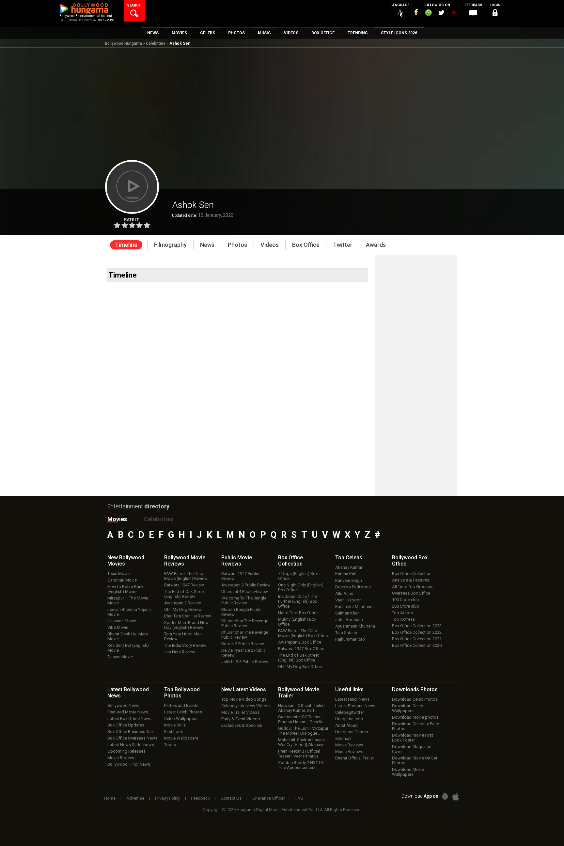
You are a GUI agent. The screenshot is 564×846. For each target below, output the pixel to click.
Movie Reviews (121, 757)
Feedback (200, 798)
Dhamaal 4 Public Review (244, 591)
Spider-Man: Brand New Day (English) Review (186, 625)
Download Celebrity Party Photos (415, 726)
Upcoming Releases (126, 751)
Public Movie (236, 560)
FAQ (299, 798)
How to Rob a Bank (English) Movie (125, 589)
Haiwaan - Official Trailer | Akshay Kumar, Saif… (301, 708)
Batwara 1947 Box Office (301, 648)
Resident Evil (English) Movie (128, 648)
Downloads (415, 689)
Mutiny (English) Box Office (297, 622)
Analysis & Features (410, 580)
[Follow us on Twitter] (441, 12)
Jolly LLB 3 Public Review (244, 661)
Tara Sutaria (346, 632)
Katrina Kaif (346, 573)
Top (348, 557)
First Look (173, 731)
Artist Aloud (346, 725)
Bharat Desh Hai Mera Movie (127, 636)
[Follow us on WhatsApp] (428, 13)
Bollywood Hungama (123, 43)
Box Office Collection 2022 (417, 632)
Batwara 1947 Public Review (240, 576)
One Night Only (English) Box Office (300, 587)
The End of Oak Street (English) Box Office (298, 657)
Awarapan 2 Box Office (299, 642)
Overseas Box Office (411, 593)
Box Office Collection (411, 573)
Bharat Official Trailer (354, 758)
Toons (170, 744)
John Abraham (349, 619)
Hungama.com (349, 718)
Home (110, 798)
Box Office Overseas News (132, 738)
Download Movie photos (415, 717)
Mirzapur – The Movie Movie (127, 600)
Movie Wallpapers (181, 738)
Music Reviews (349, 751)
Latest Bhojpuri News (355, 705)
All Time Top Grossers (412, 586)
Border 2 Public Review (242, 643)
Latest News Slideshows (130, 744)
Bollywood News (123, 705)
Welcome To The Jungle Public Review (243, 600)
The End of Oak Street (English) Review (184, 594)
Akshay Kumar (348, 567)
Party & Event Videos (240, 718)
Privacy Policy (167, 798)
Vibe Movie (117, 627)
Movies (117, 519)
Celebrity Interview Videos (245, 705)
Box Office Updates (125, 725)
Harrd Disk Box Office (298, 612)
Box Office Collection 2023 (417, 625)
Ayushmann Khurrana (355, 626)
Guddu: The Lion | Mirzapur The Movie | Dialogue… (303, 731)
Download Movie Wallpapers (408, 772)
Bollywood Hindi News (128, 764)
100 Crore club (405, 599)
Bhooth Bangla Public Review (241, 612)
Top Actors (402, 612)
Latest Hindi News (352, 699)
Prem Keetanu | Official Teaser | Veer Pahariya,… (300, 753)
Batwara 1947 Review (184, 585)
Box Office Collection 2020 (417, 645)
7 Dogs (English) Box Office (298, 576)
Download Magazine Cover (411, 749)
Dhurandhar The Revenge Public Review (244, 623)
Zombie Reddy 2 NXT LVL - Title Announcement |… (303, 765)
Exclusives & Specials (241, 725)
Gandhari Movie (122, 580)
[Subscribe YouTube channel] (453, 14)
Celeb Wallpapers (180, 718)
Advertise (135, 798)
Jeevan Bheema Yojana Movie (129, 612)
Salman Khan (347, 613)
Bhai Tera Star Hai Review (187, 616)
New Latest (243, 689)
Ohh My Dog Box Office (300, 666)
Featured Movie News (127, 712)
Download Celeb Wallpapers (407, 708)
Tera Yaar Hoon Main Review (183, 636)
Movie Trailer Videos (240, 712)
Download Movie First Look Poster (412, 737)
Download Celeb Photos (415, 699)
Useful (349, 689)
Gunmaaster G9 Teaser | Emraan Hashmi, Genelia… (302, 719)
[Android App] (445, 796)
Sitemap (343, 738)
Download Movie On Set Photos (414, 760)
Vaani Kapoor (348, 600)
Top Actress (403, 619)
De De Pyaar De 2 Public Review (243, 653)
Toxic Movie (118, 573)
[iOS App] (455, 796)
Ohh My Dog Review (183, 609)
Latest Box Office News (129, 718)
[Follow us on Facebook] (416, 12)
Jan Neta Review (179, 651)
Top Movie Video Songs (243, 699)
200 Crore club (405, 606)
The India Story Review (185, 645)
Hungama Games (351, 731)
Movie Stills (175, 725)
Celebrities (155, 43)
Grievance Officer (268, 798)
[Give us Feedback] (473, 13)
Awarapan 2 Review (182, 602)
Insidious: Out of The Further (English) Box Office (297, 601)
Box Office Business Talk (130, 731)
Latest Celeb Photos (183, 712)
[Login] (494, 13)
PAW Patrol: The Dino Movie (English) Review (186, 576)
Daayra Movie (120, 656)
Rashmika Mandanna (355, 606)
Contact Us (231, 798)
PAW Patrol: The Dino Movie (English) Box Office (303, 633)
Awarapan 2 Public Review (246, 585)
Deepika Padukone (353, 586)
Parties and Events (181, 705)
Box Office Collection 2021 (417, 638)
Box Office (290, 560)
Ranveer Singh (348, 580)
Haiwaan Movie (121, 620)
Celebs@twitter (349, 712)
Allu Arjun (344, 593)
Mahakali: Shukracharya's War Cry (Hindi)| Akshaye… (302, 742)
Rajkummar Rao (350, 639)
